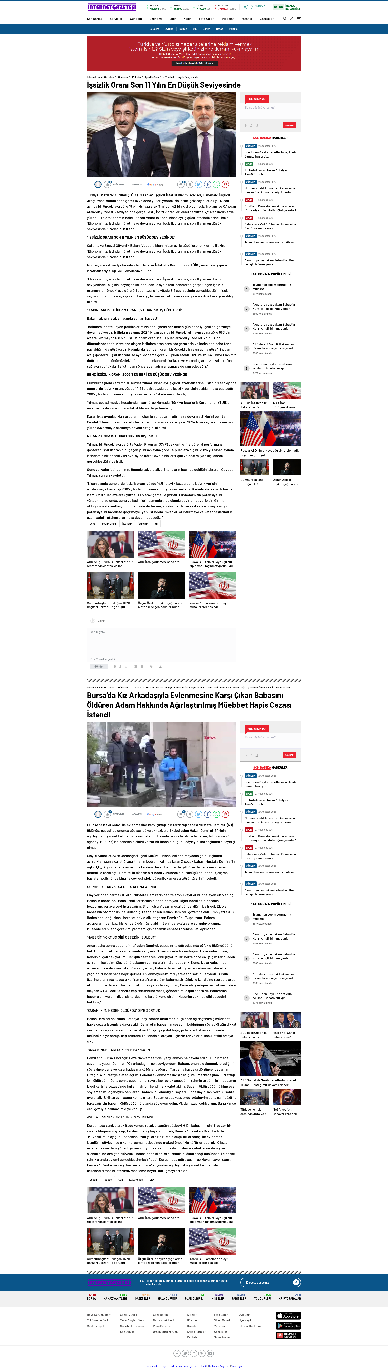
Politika (233, 28)
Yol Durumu (262, 1297)
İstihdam (143, 523)
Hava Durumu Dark (99, 1314)
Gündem (136, 18)
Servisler (116, 18)
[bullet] (141, 666)
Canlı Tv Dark (128, 1314)
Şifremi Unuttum (250, 1326)
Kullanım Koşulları (219, 1366)
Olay (152, 1179)
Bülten (183, 28)
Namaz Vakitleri (115, 1297)
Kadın (187, 18)
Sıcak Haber (222, 1337)
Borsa (91, 1297)
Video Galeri (222, 1320)
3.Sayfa (154, 28)
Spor (172, 18)
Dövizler (192, 1320)
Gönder (99, 666)
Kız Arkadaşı (136, 1179)
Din (195, 28)
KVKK (204, 1366)
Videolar (228, 18)
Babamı (94, 1179)
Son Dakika (94, 18)
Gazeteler (267, 18)
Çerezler (194, 1366)
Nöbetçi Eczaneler (132, 1326)
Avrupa (169, 28)
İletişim (164, 1366)
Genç (92, 523)
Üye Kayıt (245, 1320)
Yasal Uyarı (237, 1366)
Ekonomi (155, 18)
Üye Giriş (244, 1314)
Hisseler (218, 1297)
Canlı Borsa (160, 1314)
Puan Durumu (194, 1297)
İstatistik (127, 523)
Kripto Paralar (290, 1297)
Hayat (219, 28)
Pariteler (239, 1297)
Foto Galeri (206, 18)
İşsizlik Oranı (109, 523)
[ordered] (136, 666)
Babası (108, 1179)
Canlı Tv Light (95, 1326)
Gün (120, 1179)
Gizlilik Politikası (179, 1366)
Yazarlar (246, 18)
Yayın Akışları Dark (132, 1320)
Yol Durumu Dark (98, 1320)
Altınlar (192, 1314)
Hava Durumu (167, 1297)
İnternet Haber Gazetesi (100, 77)
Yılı (156, 523)
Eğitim (206, 28)
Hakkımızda (151, 1366)
